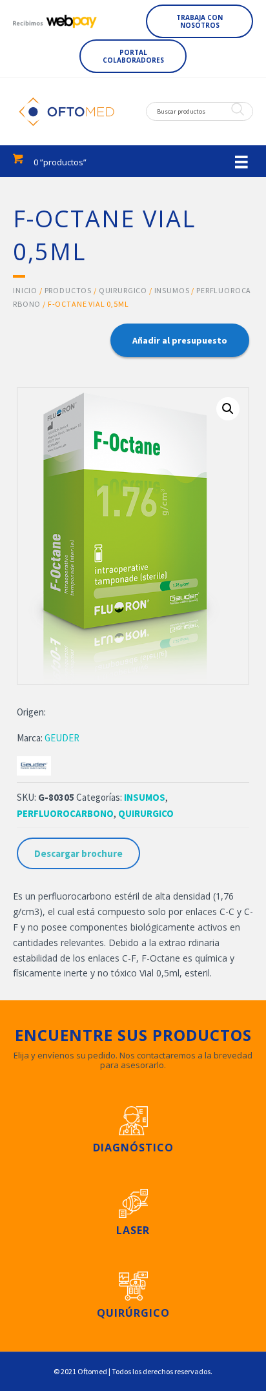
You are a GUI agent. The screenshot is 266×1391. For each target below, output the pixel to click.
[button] (199, 21)
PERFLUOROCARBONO (65, 813)
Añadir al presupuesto (179, 340)
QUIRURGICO (123, 290)
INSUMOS (172, 290)
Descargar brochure (78, 853)
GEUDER (62, 738)
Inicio (25, 290)
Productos (68, 290)
